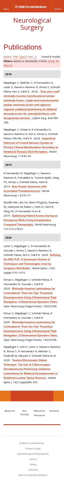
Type (22, 56)
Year (30, 56)
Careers (33, 459)
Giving (33, 464)
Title (15, 56)
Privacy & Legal (33, 448)
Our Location (5, 396)
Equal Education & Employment (33, 453)
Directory (33, 469)
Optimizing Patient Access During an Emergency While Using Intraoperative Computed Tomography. (31, 220)
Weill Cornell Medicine (32, 430)
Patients (54, 410)
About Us (10, 410)
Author (8, 56)
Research (39, 415)
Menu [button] (6, 9)
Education (39, 410)
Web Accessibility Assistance (33, 475)
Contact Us (58, 396)
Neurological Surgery (32, 24)
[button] (58, 6)
